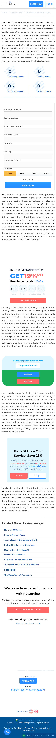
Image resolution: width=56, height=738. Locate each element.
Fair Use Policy (28, 731)
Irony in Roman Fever (14, 535)
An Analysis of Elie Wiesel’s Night (20, 540)
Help (37, 476)
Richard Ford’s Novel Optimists (19, 545)
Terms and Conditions (13, 728)
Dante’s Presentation (14, 555)
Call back (28, 681)
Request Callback (28, 366)
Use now (19, 476)
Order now (36, 4)
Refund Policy (44, 728)
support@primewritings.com (28, 361)
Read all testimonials (26, 624)
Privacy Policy (31, 728)
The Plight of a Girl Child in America (21, 565)
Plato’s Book (10, 570)
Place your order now (28, 610)
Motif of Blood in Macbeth (16, 550)
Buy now (28, 381)
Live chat (28, 375)
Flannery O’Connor (13, 530)
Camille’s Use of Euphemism (18, 560)
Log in (49, 4)
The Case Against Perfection (18, 575)
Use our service (28, 300)
